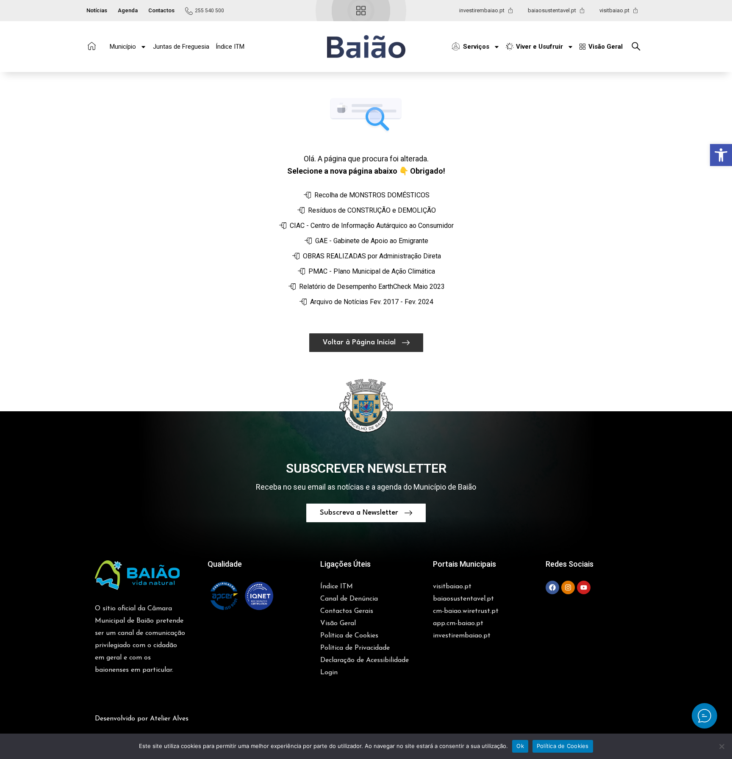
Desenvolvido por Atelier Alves (142, 718)
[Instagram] (568, 587)
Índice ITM (230, 46)
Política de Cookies (563, 745)
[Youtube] (584, 587)
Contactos (161, 10)
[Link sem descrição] (704, 716)
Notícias (96, 10)
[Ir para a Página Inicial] (91, 46)
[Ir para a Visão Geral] (361, 10)
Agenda (128, 10)
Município (123, 46)
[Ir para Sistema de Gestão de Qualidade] (241, 596)
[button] (721, 155)
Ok (520, 745)
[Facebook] (552, 587)
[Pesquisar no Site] (638, 46)
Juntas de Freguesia (181, 46)
